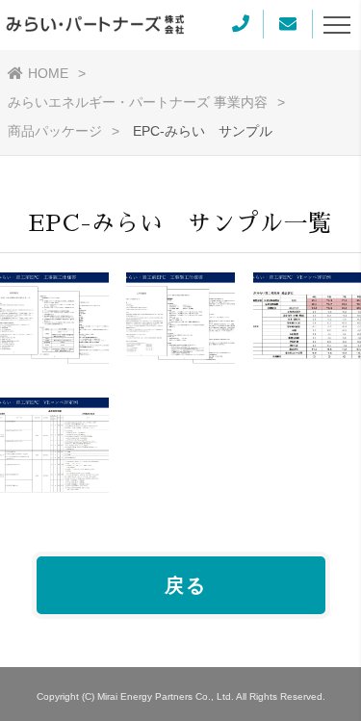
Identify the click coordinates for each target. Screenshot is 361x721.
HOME (48, 73)
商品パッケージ (55, 131)
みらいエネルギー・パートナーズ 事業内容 (138, 102)
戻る (186, 585)
